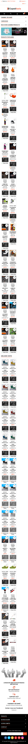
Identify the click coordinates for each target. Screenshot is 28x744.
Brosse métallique (5, 626)
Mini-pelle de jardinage (5, 289)
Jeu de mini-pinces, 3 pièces (13, 550)
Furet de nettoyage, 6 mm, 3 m (5, 185)
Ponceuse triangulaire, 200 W (13, 263)
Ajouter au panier (5, 61)
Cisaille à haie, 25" (12, 341)
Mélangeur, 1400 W (5, 102)
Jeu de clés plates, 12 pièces (13, 54)
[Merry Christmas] (14, 31)
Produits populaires (7, 37)
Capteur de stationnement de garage (6, 599)
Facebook (14, 710)
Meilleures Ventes (6, 356)
